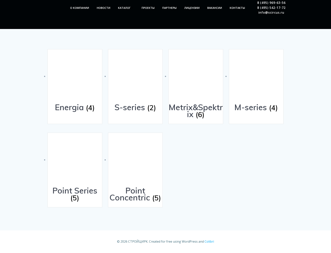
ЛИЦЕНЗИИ (192, 8)
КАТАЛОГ (124, 8)
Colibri (209, 241)
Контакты (237, 8)
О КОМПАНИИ (79, 8)
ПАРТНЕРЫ (169, 8)
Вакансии (214, 8)
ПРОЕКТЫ (148, 8)
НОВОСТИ (103, 8)
